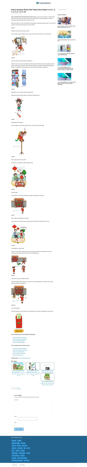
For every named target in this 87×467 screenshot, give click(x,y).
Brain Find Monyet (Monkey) (19, 337)
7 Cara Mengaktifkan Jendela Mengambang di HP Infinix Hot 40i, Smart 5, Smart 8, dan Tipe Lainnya (65, 68)
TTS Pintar (22, 455)
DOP (25, 448)
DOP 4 (13, 450)
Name (15, 416)
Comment (16, 399)
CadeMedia (43, 3)
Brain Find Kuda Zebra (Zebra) (20, 339)
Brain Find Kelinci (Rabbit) (19, 340)
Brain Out (14, 445)
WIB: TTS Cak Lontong (22, 458)
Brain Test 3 (14, 448)
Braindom (19, 440)
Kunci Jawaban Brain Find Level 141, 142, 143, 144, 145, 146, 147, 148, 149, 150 (47, 383)
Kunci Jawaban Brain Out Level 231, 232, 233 (67, 40)
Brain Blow (14, 440)
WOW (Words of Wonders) (17, 460)
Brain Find (23, 443)
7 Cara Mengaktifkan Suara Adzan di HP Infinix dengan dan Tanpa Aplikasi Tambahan (66, 83)
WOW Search (26, 460)
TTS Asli (28, 453)
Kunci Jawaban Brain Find (24, 358)
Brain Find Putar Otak (18, 355)
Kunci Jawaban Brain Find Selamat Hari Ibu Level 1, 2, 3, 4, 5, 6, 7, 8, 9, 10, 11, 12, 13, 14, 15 (33, 373)
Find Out (17, 450)
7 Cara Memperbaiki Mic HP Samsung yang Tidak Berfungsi (66, 54)
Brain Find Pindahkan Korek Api (20, 350)
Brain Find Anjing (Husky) (19, 342)
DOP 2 (28, 448)
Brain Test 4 (20, 448)
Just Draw (22, 450)
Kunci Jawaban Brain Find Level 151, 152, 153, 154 (47, 371)
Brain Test (19, 445)
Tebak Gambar (15, 453)
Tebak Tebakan (22, 453)
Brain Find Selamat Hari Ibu (19, 353)
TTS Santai (14, 458)
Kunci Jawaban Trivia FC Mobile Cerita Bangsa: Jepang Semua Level (66, 26)
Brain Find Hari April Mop (18, 351)
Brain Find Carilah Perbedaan (19, 348)
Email (15, 422)
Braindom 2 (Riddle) (16, 443)
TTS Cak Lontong (15, 455)
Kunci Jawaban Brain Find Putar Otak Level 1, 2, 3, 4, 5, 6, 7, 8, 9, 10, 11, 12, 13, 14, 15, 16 (18, 373)
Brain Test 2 (24, 445)
